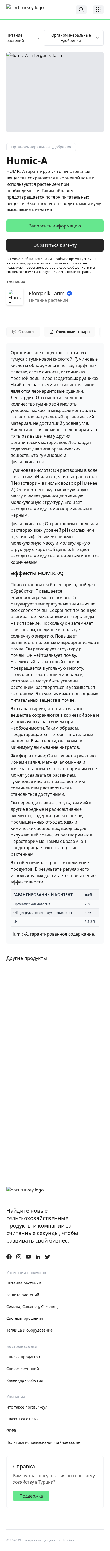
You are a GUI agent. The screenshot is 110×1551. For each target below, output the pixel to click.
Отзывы (26, 331)
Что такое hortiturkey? (26, 1407)
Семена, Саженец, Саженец (32, 1306)
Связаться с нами (22, 1418)
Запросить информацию (55, 226)
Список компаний (22, 1368)
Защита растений (22, 1294)
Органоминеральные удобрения (71, 38)
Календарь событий (24, 1380)
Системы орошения (24, 1318)
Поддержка (31, 1496)
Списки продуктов (23, 1356)
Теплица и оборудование (29, 1330)
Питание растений (15, 38)
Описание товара (73, 331)
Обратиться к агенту (55, 245)
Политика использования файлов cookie (43, 1442)
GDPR (11, 1430)
